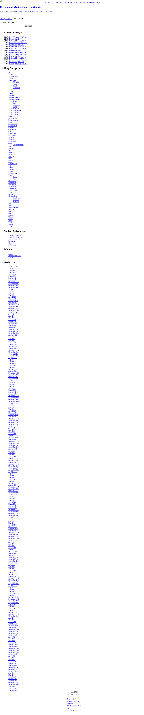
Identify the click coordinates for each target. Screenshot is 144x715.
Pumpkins (16, 109)
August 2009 (12, 635)
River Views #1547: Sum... (18, 37)
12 (74, 701)
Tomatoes (16, 112)
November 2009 (13, 631)
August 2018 (12, 449)
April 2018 (12, 456)
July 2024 (11, 314)
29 (80, 706)
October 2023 (13, 331)
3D (9, 72)
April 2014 (12, 548)
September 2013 (13, 561)
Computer (11, 139)
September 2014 (13, 538)
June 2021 (11, 384)
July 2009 (11, 637)
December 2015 (13, 510)
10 (70, 701)
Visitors (10, 258)
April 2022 (12, 365)
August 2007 (12, 671)
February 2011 (13, 612)
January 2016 (12, 508)
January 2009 (12, 646)
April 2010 (12, 622)
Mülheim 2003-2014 (15, 237)
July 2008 (11, 656)
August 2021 (12, 380)
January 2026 (12, 280)
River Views (38, 11)
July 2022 (11, 360)
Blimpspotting (13, 120)
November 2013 (13, 557)
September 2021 (13, 379)
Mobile (10, 171)
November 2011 (13, 601)
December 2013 (13, 555)
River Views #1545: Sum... (18, 48)
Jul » (77, 710)
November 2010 (13, 616)
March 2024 (12, 322)
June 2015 (11, 521)
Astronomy (12, 80)
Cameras (11, 128)
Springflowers (13, 207)
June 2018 (11, 453)
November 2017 (13, 466)
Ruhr (45, 11)
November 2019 (13, 420)
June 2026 (11, 270)
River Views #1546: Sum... (18, 43)
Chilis (15, 103)
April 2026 (12, 274)
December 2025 (13, 282)
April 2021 (12, 388)
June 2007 (11, 673)
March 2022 (12, 367)
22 (80, 703)
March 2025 (12, 299)
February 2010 (13, 625)
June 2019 (11, 430)
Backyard (11, 93)
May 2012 (11, 591)
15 (80, 701)
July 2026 (11, 268)
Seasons (11, 194)
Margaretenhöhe (18, 145)
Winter (10, 224)
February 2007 (13, 681)
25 (72, 706)
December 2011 (13, 599)
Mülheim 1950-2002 (15, 235)
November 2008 (13, 650)
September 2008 (13, 652)
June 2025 (11, 293)
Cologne (11, 137)
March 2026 (12, 276)
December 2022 (13, 350)
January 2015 (12, 531)
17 (70, 703)
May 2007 (11, 675)
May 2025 (11, 295)
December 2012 (13, 578)
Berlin (10, 116)
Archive (11, 78)
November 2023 (13, 329)
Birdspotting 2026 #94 (16, 39)
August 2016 (12, 494)
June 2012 (11, 589)
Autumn (11, 91)
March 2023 (12, 344)
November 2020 (13, 398)
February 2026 (13, 278)
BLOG (47, 2)
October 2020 (13, 399)
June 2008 (11, 658)
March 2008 (12, 663)
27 (76, 706)
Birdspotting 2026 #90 (16, 62)
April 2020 (12, 411)
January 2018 (12, 462)
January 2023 (12, 348)
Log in (10, 254)
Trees (10, 221)
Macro (10, 167)
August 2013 (12, 563)
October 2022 (13, 354)
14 (78, 701)
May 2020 (11, 409)
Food (10, 150)
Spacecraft (16, 88)
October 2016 (13, 491)
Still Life (11, 211)
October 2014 (13, 536)
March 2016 (12, 504)
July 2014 (11, 542)
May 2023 (11, 341)
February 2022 (13, 369)
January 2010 (12, 627)
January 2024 (12, 325)
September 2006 (13, 684)
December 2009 (13, 629)
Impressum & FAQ (14, 256)
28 (78, 706)
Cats (9, 131)
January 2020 (12, 417)
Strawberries (17, 110)
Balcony (11, 95)
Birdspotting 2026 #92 (16, 50)
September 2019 (13, 424)
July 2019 (11, 428)
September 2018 (13, 447)
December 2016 (13, 487)
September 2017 (13, 470)
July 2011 (11, 605)
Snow (10, 203)
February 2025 (13, 301)
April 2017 (12, 479)
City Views (23, 11)
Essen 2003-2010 (14, 239)
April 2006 (12, 688)
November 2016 (13, 489)
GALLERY (54, 2)
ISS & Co (16, 82)
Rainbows (16, 202)
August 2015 (12, 517)
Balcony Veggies (14, 99)
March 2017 (12, 481)
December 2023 (13, 327)
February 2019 (13, 437)
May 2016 (11, 500)
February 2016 (13, 506)
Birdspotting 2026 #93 (16, 45)
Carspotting (12, 129)
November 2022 (13, 352)
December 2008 (13, 648)
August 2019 (12, 426)
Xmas (10, 226)
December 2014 (13, 532)
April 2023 (12, 342)
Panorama (11, 241)
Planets (15, 86)
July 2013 (11, 565)
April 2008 (12, 662)
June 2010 (11, 618)
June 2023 (11, 339)
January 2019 (12, 439)
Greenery (11, 156)
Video (10, 222)
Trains (10, 219)
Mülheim (31, 11)
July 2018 (11, 451)
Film (9, 147)
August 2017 (12, 472)
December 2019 (13, 418)
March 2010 (12, 624)
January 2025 (12, 303)
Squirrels (11, 209)
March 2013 (12, 572)
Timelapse (11, 217)
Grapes (15, 107)
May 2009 (11, 641)
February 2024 (13, 323)
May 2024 (11, 318)
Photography (12, 185)
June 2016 (11, 498)
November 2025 (13, 284)
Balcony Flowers (14, 97)
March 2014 (12, 549)
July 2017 (11, 474)
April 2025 (12, 297)
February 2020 (13, 415)
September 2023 (13, 333)
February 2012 (13, 597)
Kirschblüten (12, 164)
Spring (50, 11)
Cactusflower (12, 126)
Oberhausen (12, 181)
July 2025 (11, 291)
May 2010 (11, 620)
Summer (11, 215)
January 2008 (12, 665)
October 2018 (13, 445)
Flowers (11, 148)
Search (75, 2)
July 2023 (11, 337)
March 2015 (12, 527)
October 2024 (13, 308)
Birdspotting (12, 118)
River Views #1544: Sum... (18, 54)
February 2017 (13, 483)
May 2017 (11, 477)
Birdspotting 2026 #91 (16, 56)
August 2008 (12, 654)
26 (74, 706)
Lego (10, 166)
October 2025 (13, 285)
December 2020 (13, 396)
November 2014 (13, 534)
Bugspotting (12, 124)
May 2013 (11, 568)
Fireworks (16, 200)
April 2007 (12, 677)
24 (70, 706)
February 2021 (13, 392)
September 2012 (13, 584)
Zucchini (16, 114)
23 (68, 706)
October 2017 (13, 468)
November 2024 (13, 306)
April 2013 (12, 570)
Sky (9, 243)
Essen (10, 143)
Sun (14, 90)
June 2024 (11, 316)
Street (10, 213)
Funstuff (11, 152)
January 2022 (12, 371)
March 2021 (12, 390)
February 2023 (13, 346)
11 (72, 701)
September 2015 (13, 515)
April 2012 (12, 593)
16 (68, 703)
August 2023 (12, 335)
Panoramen (12, 183)
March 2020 (12, 413)
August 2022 (12, 358)
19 (74, 703)
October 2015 (13, 513)
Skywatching (12, 196)
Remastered (12, 188)
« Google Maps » (6, 19)
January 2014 (12, 553)
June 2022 (11, 361)
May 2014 (11, 546)
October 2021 (13, 377)
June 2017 (11, 475)
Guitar (15, 177)
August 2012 (12, 586)
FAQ (84, 2)
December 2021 (13, 373)
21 (78, 703)
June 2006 (11, 686)
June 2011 (11, 606)
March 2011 (12, 610)
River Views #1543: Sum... (18, 60)
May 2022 (11, 363)
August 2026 (12, 266)
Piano (14, 179)
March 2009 (12, 644)
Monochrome (12, 173)
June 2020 (11, 407)
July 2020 (11, 405)
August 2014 (12, 540)
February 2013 (13, 574)
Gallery (10, 154)
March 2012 (12, 595)
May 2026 (11, 272)
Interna (10, 160)
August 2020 (12, 403)
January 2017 (12, 485)
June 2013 (11, 567)
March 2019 (12, 436)
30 (68, 708)
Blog (16, 11)
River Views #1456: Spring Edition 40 (20, 7)
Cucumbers (16, 105)
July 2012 (11, 587)
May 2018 (11, 455)
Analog (10, 74)
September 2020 (13, 401)
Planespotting (12, 186)
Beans (15, 101)
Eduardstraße (12, 141)
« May (72, 710)
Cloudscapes (17, 198)
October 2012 (13, 582)
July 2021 (11, 382)
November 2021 (13, 375)
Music (10, 175)
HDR (10, 158)
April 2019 (12, 434)
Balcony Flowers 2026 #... (18, 41)
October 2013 (13, 559)
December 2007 (13, 667)
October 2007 (13, 669)
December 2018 (13, 441)
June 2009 (11, 639)
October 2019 (13, 422)
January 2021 (12, 394)
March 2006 (12, 690)
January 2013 (12, 576)
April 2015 (12, 525)
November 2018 (13, 443)
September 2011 (13, 603)
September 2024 (13, 310)
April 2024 (12, 320)
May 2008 (11, 660)
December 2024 (13, 304)
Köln (10, 162)
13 (76, 701)
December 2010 (13, 614)
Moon (15, 84)
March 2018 (12, 458)
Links (80, 2)
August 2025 (12, 289)
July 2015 (11, 519)
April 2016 (12, 502)
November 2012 (13, 580)
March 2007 (12, 679)
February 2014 (13, 551)
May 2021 (11, 386)
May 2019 (11, 432)
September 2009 (13, 633)
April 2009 (12, 643)
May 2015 (11, 523)
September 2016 (13, 493)
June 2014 (11, 544)
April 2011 (12, 608)
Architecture (12, 76)
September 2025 (13, 287)
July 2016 (11, 496)
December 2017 (13, 464)
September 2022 (13, 356)
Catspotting (12, 133)
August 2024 (12, 312)
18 (72, 703)
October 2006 (13, 682)
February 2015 (13, 529)
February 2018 (13, 460)
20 (76, 703)
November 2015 (13, 512)
